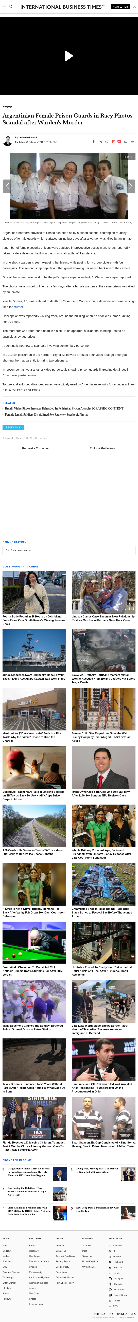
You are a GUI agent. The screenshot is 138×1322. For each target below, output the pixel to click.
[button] (131, 186)
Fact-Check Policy (65, 1283)
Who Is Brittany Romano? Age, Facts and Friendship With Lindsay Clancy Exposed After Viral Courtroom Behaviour (101, 854)
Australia (86, 1245)
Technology (8, 1277)
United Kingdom (90, 1261)
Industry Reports (37, 1304)
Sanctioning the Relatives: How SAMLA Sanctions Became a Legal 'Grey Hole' (27, 1191)
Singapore (87, 1256)
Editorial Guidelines (102, 448)
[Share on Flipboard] (113, 142)
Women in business (38, 1283)
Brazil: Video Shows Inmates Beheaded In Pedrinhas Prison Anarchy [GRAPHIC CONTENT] (64, 408)
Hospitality (34, 1251)
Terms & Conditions (65, 1256)
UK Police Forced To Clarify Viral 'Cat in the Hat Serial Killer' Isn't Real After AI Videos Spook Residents (102, 971)
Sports (6, 1293)
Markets (6, 1256)
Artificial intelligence (39, 1277)
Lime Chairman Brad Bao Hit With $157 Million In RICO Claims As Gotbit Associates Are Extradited (29, 1211)
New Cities (34, 1293)
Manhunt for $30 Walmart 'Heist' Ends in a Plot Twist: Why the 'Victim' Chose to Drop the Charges (32, 737)
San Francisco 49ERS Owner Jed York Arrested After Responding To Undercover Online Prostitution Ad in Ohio (102, 1088)
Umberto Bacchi (28, 137)
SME (5, 1267)
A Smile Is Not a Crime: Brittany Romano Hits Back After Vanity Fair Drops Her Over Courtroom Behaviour (34, 912)
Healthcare (34, 1256)
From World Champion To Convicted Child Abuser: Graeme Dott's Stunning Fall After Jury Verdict (32, 971)
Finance (33, 1267)
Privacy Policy (63, 1261)
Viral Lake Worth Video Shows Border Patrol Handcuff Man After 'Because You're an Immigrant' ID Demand (100, 1029)
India (84, 1251)
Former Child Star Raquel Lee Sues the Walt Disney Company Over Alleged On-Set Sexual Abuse (101, 737)
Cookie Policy (62, 1267)
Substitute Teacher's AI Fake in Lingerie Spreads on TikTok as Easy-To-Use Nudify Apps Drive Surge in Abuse (33, 795)
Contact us (61, 1251)
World (5, 1245)
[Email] (126, 142)
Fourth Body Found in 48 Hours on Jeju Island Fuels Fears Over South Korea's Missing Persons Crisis (34, 620)
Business (7, 1261)
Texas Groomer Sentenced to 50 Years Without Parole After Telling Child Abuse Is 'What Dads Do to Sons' (34, 1088)
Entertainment (9, 1283)
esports (32, 1288)
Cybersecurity (36, 1272)
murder (18, 307)
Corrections (61, 1272)
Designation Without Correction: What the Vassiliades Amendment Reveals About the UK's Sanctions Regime (29, 1172)
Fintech (32, 1299)
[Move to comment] (132, 142)
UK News (7, 1251)
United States (89, 1267)
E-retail (32, 1245)
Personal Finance (11, 1272)
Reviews (7, 1299)
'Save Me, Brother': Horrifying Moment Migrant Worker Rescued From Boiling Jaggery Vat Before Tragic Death (103, 679)
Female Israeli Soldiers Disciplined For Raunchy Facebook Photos (46, 414)
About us (60, 1245)
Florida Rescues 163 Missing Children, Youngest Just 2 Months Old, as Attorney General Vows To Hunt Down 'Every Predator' (33, 1146)
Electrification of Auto (39, 1261)
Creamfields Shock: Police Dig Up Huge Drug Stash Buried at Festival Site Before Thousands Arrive (102, 912)
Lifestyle (7, 1288)
